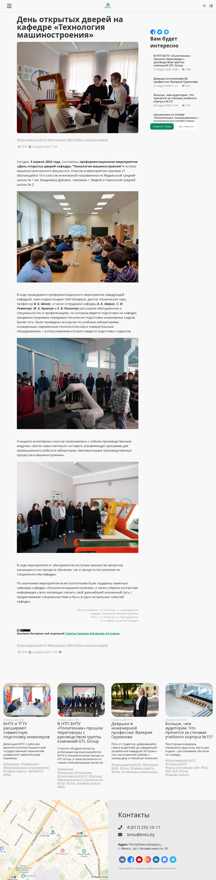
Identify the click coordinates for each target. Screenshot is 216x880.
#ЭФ (197, 767)
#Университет (30, 764)
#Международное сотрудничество (26, 767)
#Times (71, 783)
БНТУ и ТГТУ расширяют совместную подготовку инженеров (26, 730)
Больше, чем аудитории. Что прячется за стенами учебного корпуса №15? (188, 730)
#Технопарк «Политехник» (74, 772)
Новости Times (162, 126)
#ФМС (7, 774)
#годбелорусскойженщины (140, 772)
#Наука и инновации (179, 767)
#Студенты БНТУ (176, 764)
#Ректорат (96, 776)
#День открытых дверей (92, 140)
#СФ (175, 771)
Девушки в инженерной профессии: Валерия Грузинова (131, 730)
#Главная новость (15, 771)
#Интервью (150, 764)
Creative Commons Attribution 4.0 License (92, 633)
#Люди (115, 772)
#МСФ (71, 140)
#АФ (168, 771)
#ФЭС (115, 768)
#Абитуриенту (57, 140)
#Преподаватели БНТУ (32, 140)
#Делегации (11, 764)
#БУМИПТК (36, 771)
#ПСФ (61, 783)
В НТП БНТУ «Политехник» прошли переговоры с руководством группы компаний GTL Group (80, 732)
